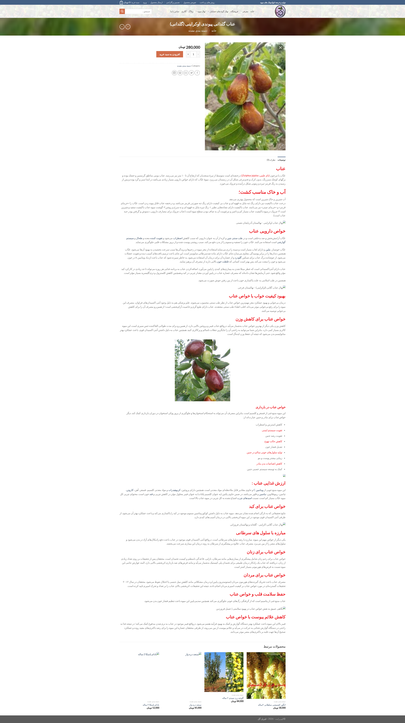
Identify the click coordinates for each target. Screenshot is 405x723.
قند (151, 493)
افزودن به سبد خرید (169, 54)
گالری (183, 11)
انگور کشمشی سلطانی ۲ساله (272, 704)
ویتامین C (258, 489)
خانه (252, 11)
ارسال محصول (156, 2)
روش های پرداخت (207, 2)
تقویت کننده (156, 238)
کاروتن (130, 489)
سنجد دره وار (195, 704)
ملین (268, 249)
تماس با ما (174, 11)
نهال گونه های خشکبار (219, 11)
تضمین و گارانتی (173, 2)
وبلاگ (191, 11)
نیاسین (262, 493)
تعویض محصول (189, 2)
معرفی (245, 11)
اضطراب (177, 238)
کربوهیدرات (174, 489)
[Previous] (285, 683)
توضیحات (282, 160)
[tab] (282, 160)
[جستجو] (122, 11)
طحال (139, 238)
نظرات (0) (271, 160)
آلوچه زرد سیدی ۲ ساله (232, 698)
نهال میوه (202, 11)
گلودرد (238, 257)
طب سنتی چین (235, 238)
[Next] (120, 683)
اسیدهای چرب (244, 497)
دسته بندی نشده (198, 30)
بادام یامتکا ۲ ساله (151, 704)
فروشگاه (234, 11)
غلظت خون (223, 261)
